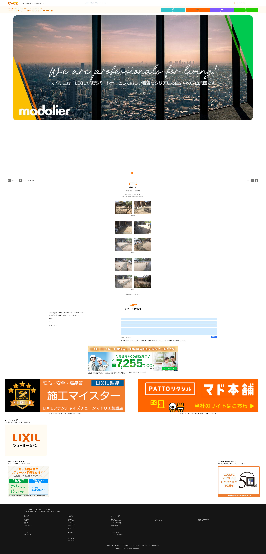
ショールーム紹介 (115, 516)
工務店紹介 (200, 520)
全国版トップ (110, 545)
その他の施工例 (114, 527)
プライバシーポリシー (135, 545)
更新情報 (26, 516)
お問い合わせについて (154, 545)
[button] (132, 173)
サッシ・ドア (71, 520)
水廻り (69, 525)
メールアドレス (52, 325)
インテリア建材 (71, 523)
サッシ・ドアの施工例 (116, 520)
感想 (123, 337)
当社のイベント (27, 534)
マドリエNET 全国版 (12, 8)
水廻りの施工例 (114, 525)
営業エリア (26, 523)
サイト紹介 (70, 516)
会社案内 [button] (87, 2)
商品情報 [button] (92, 2)
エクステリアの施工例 (116, 522)
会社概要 (26, 522)
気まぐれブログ (158, 520)
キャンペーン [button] (106, 2)
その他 (69, 528)
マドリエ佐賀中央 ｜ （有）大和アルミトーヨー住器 (31, 8)
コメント (51, 328)
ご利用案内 (117, 545)
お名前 (50, 318)
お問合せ (129, 337)
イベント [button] (101, 2)
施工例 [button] (96, 2)
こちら (117, 373)
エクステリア (71, 522)
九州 (18, 8)
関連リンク (144, 545)
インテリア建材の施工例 (116, 523)
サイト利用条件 (125, 545)
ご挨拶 (25, 520)
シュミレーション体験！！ (117, 534)
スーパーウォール (72, 527)
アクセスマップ (27, 525)
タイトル (51, 322)
